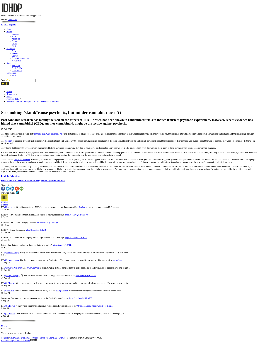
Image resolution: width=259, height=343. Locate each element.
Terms (42, 338)
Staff (14, 46)
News (14, 51)
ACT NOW (17, 68)
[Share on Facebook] (3, 190)
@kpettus (8, 207)
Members (16, 39)
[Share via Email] (21, 190)
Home (9, 29)
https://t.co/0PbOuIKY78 (76, 237)
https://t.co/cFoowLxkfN (102, 306)
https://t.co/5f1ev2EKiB (36, 230)
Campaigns (11, 73)
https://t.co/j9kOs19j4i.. (62, 245)
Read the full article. (10, 176)
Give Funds (17, 70)
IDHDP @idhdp (4, 203)
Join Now (12, 19)
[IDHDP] (12, 13)
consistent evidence (22, 159)
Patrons (15, 41)
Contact (4, 338)
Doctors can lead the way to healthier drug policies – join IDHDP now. (33, 180)
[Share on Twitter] (8, 190)
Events (15, 53)
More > (4, 326)
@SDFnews (9, 283)
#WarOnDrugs (33, 268)
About (9, 31)
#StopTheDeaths (84, 306)
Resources (10, 48)
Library (15, 56)
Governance (14, 338)
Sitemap (62, 338)
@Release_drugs (11, 252)
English (4, 24)
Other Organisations (20, 58)
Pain (14, 75)
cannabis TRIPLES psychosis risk (48, 134)
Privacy (35, 338)
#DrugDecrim (62, 291)
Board (14, 44)
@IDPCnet (9, 291)
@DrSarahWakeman (13, 268)
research (8, 141)
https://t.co (117, 260)
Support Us (11, 63)
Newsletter (16, 61)
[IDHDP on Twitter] (3, 84)
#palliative (83, 207)
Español (12, 24)
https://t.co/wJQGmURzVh (76, 215)
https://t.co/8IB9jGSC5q (86, 275)
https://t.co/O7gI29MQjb (47, 222)
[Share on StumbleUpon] (17, 190)
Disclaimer (25, 338)
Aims (14, 36)
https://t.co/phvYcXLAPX (80, 298)
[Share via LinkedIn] (12, 190)
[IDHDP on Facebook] (7, 84)
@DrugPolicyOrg (12, 275)
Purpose (15, 34)
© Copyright (52, 338)
